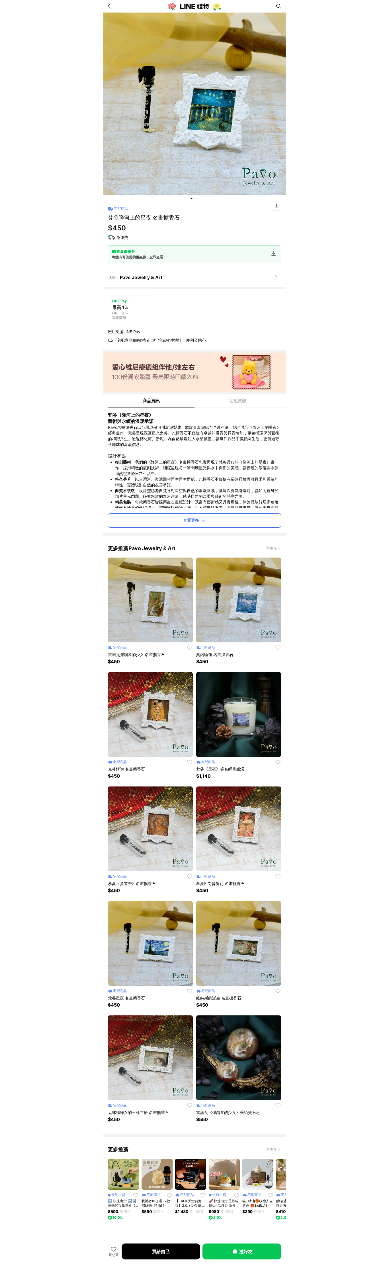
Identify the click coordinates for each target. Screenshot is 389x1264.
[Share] (276, 206)
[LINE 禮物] (194, 6)
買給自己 (161, 1251)
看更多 (271, 548)
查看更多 (191, 520)
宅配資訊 (237, 400)
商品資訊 (151, 400)
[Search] (278, 6)
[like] (190, 647)
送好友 (245, 1251)
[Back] (110, 6)
